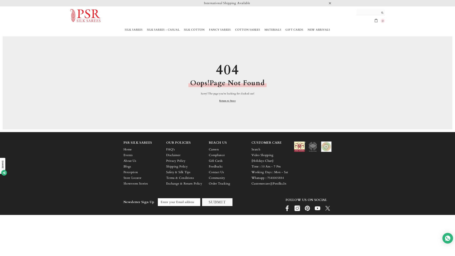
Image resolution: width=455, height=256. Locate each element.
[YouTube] (317, 208)
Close (329, 3)
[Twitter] (327, 208)
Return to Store (227, 100)
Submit (217, 202)
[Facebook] (287, 208)
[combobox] (367, 12)
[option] (227, 3)
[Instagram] (297, 208)
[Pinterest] (307, 208)
